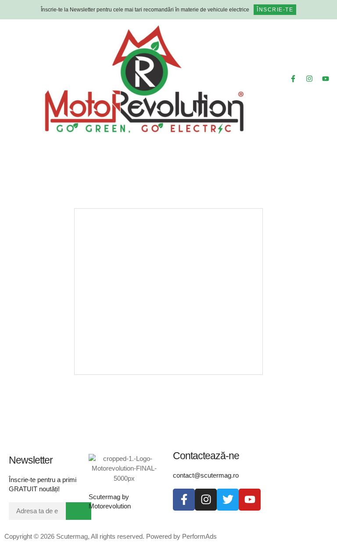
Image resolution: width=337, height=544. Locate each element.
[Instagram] (309, 79)
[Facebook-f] (293, 79)
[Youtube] (326, 79)
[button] (19, 78)
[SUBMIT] (79, 511)
